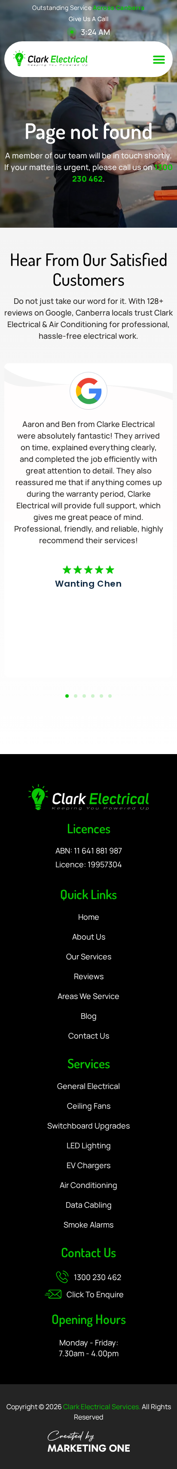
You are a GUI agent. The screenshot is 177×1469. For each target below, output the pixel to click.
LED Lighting (89, 1145)
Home (88, 917)
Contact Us (88, 1036)
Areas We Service (88, 996)
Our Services (88, 957)
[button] (159, 59)
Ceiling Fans (88, 1106)
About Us (88, 937)
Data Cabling (89, 1205)
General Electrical (88, 1086)
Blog (89, 1016)
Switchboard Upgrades (88, 1126)
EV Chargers (88, 1165)
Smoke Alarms (88, 1225)
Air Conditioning (88, 1185)
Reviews (89, 976)
